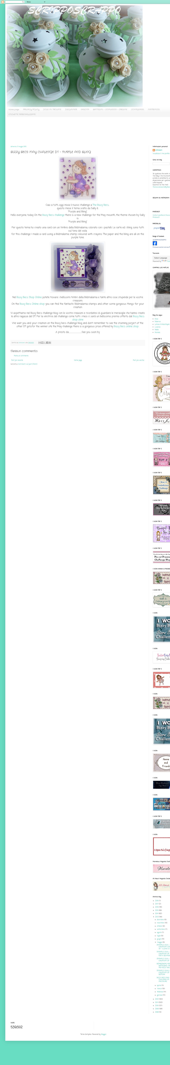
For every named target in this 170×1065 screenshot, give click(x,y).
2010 (157, 1005)
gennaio (160, 995)
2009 (157, 1009)
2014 (157, 913)
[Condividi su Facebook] (47, 342)
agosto (159, 932)
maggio (160, 942)
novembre (161, 923)
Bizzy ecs (29, 297)
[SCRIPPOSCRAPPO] (155, 245)
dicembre (160, 920)
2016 (157, 907)
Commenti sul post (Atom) (27, 364)
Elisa (156, 319)
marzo (159, 989)
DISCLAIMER (71, 109)
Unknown (158, 150)
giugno (159, 939)
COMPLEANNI (137, 109)
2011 (157, 1002)
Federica (158, 321)
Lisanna (157, 327)
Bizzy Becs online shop (126, 326)
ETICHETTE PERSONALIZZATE (22, 114)
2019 (157, 901)
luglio (159, 936)
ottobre (160, 926)
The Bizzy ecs (101, 205)
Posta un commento (21, 356)
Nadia (157, 330)
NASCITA (85, 109)
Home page (13, 109)
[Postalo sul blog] (42, 342)
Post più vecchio (138, 360)
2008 (157, 1012)
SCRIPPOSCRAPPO (159, 240)
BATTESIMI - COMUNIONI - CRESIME (110, 109)
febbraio (160, 992)
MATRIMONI (154, 109)
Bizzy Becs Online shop (32, 304)
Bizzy (45, 215)
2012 (157, 999)
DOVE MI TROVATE (52, 109)
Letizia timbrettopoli (162, 324)
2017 (157, 904)
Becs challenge (56, 215)
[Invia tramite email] (39, 342)
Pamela (157, 332)
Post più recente (17, 360)
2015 (157, 910)
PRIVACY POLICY (31, 109)
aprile (159, 985)
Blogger (103, 1034)
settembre (161, 929)
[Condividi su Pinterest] (49, 342)
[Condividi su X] (44, 342)
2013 (157, 917)
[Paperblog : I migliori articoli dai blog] (159, 230)
